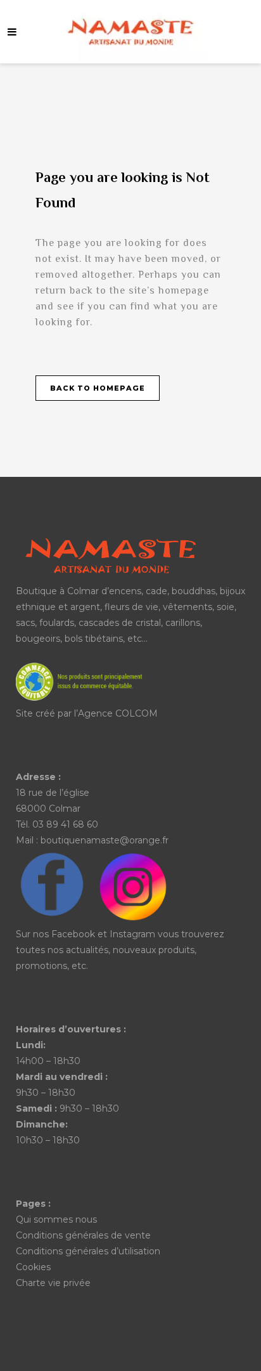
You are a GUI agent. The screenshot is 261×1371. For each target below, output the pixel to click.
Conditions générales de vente (83, 1235)
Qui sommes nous (56, 1219)
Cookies (33, 1267)
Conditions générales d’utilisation (88, 1251)
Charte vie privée (53, 1283)
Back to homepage (97, 388)
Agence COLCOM (118, 713)
